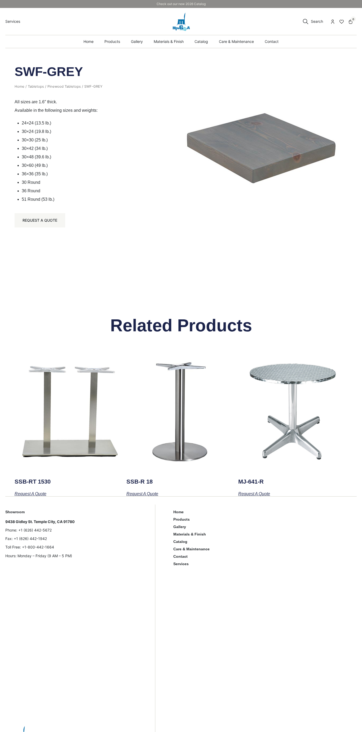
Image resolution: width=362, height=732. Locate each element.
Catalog (180, 541)
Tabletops (36, 86)
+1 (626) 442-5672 (35, 530)
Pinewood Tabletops (64, 86)
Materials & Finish (189, 534)
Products (181, 519)
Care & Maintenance (191, 549)
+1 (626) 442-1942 (30, 538)
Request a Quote (40, 220)
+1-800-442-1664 (38, 547)
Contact (180, 556)
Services (181, 564)
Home (19, 86)
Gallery (179, 527)
